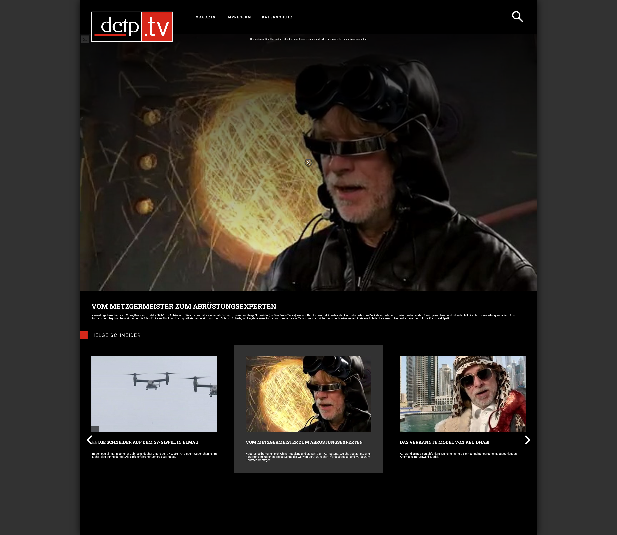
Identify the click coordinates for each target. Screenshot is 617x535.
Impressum (239, 17)
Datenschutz (277, 17)
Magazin (206, 17)
